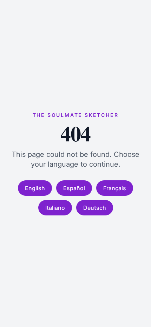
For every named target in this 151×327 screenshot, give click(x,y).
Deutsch (94, 207)
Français (114, 188)
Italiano (55, 207)
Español (74, 188)
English (35, 188)
